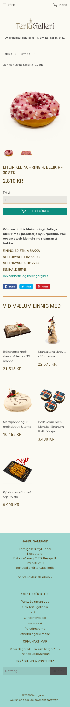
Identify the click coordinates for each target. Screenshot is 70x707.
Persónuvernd (35, 628)
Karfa (63, 5)
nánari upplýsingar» (36, 654)
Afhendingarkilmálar (35, 634)
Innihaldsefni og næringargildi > (26, 276)
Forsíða (7, 53)
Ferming (25, 53)
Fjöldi (6, 192)
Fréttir (35, 612)
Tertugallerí (38, 695)
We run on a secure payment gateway (34, 699)
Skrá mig (59, 670)
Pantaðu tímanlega (35, 601)
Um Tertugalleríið (35, 607)
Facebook (35, 623)
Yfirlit (11, 5)
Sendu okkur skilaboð (34, 577)
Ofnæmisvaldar (35, 618)
